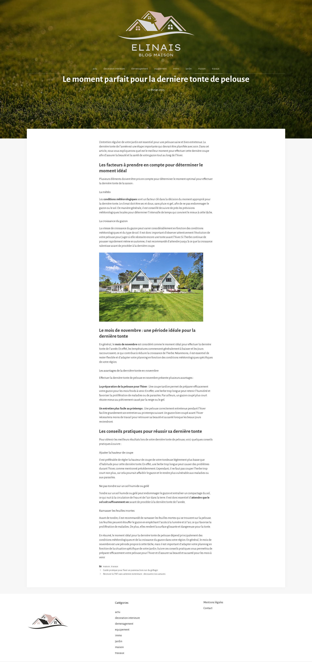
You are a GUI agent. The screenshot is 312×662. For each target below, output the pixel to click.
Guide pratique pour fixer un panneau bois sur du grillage (130, 570)
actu (95, 68)
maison (202, 68)
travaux (215, 68)
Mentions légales (213, 602)
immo (176, 68)
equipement (160, 68)
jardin (189, 68)
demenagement (139, 68)
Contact (207, 608)
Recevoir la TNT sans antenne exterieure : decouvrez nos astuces (134, 574)
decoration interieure (114, 68)
